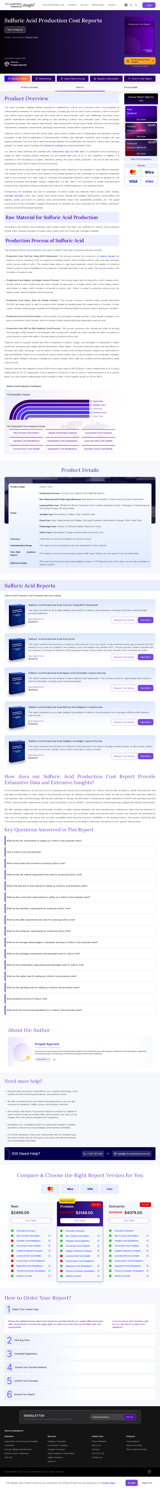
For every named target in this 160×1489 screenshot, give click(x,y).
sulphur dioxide (107, 256)
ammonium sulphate (53, 145)
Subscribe (129, 1417)
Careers (95, 1449)
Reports (111, 5)
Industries (72, 5)
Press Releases (99, 1441)
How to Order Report (142, 78)
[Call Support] (131, 5)
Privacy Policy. (109, 1483)
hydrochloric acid (60, 151)
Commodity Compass (58, 1445)
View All (8, 1457)
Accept (131, 1483)
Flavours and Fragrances (16, 1453)
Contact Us (97, 1457)
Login (149, 5)
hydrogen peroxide (13, 195)
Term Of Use (98, 1453)
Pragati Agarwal (18, 65)
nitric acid (79, 151)
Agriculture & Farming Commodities (21, 1441)
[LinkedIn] (126, 5)
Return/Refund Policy (136, 1449)
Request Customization (108, 78)
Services (84, 5)
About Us (96, 1445)
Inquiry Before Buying (74, 78)
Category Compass (57, 1441)
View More (145, 620)
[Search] (136, 5)
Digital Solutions (55, 1457)
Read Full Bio (41, 1059)
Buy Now (141, 119)
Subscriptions (132, 1441)
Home (7, 37)
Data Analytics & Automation (61, 1453)
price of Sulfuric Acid (36, 999)
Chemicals (9, 1445)
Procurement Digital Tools (53, 5)
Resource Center (134, 1445)
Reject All (147, 1483)
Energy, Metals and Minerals (18, 1449)
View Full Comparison (141, 159)
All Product (17, 37)
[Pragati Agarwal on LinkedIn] (54, 1059)
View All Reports (15, 29)
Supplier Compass (56, 1449)
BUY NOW (31, 1220)
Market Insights (98, 5)
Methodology (45, 78)
